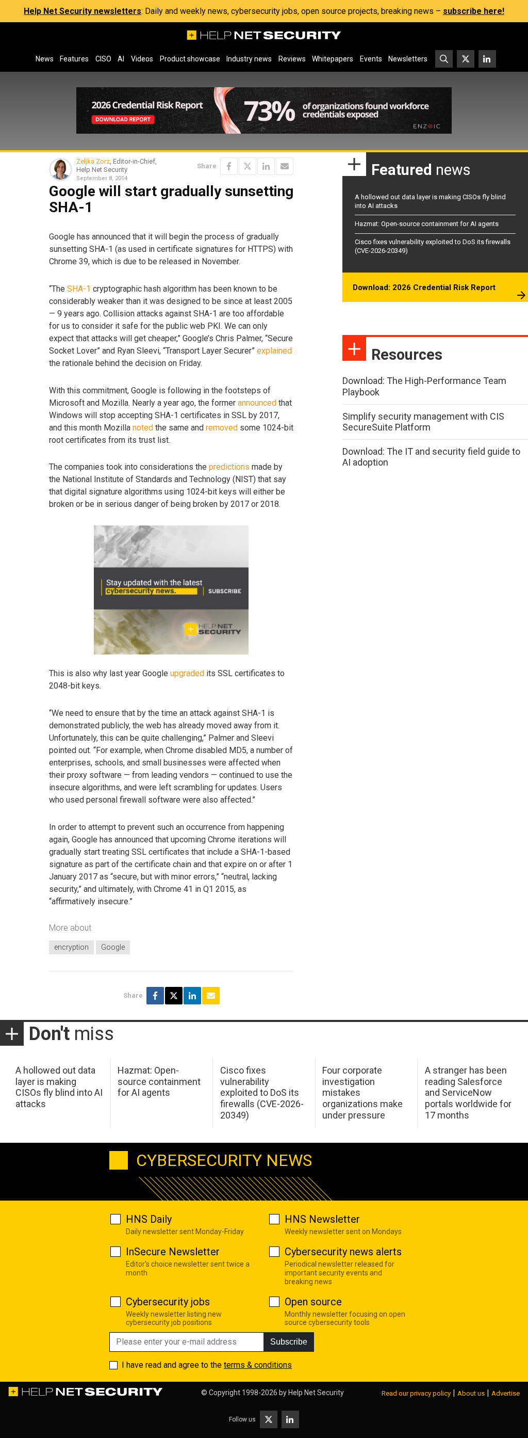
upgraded (187, 673)
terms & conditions (258, 1365)
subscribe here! (473, 11)
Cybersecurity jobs (168, 1302)
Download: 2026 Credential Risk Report (424, 287)
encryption (71, 947)
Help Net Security (316, 1392)
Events (371, 59)
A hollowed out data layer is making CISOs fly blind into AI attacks (59, 1087)
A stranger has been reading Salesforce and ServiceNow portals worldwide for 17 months (468, 1092)
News (45, 59)
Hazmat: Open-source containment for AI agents (427, 224)
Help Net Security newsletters (82, 11)
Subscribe (288, 1341)
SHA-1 (79, 289)
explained (274, 351)
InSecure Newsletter (173, 1251)
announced (257, 403)
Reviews (292, 59)
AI (121, 59)
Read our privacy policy (416, 1393)
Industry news (249, 59)
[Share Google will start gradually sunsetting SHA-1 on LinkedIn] (266, 166)
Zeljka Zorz (93, 161)
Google (113, 947)
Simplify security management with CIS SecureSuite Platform (423, 422)
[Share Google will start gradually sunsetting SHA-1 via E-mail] (284, 166)
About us (471, 1393)
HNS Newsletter (322, 1219)
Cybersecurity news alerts (343, 1251)
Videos (142, 59)
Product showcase (190, 59)
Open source (313, 1302)
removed (222, 428)
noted (143, 428)
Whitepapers (332, 59)
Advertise (505, 1393)
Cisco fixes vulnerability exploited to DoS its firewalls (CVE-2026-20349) (262, 1092)
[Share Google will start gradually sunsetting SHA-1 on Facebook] (229, 166)
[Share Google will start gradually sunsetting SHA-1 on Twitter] (247, 166)
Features (74, 59)
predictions (229, 467)
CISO (103, 59)
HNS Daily (149, 1219)
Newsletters (407, 59)
